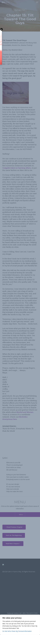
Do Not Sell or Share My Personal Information (17, 631)
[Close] (38, 616)
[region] (20, 625)
